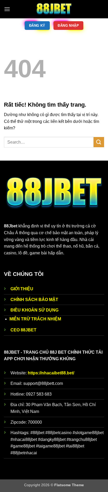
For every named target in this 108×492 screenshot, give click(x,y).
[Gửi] (99, 142)
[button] (7, 9)
